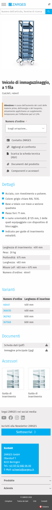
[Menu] (3, 5)
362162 (7, 316)
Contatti (44, 501)
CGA (34, 501)
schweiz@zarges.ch (23, 469)
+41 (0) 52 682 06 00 (20, 465)
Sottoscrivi (24, 432)
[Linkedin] (23, 417)
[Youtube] (3, 417)
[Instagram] (17, 417)
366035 (7, 310)
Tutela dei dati (22, 501)
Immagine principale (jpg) (19, 350)
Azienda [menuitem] (8, 488)
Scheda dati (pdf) (14, 345)
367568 (7, 322)
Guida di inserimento (9, 395)
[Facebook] (10, 417)
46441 (6, 304)
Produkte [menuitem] (9, 480)
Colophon (8, 501)
